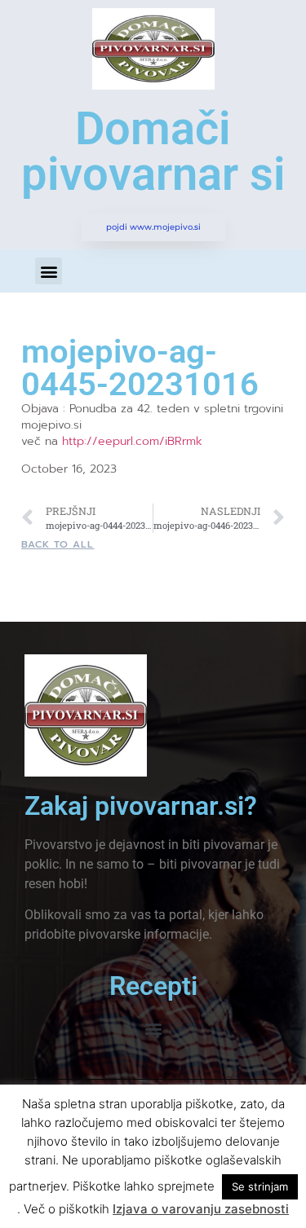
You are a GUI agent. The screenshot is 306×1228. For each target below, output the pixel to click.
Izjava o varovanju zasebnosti (201, 1209)
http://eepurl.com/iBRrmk (132, 441)
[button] (48, 270)
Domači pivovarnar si (153, 151)
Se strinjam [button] (260, 1186)
